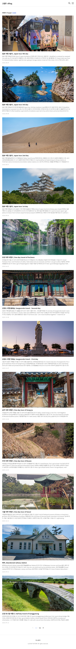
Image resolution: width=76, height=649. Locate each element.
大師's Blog (7, 3)
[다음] (43, 628)
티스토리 (38, 640)
